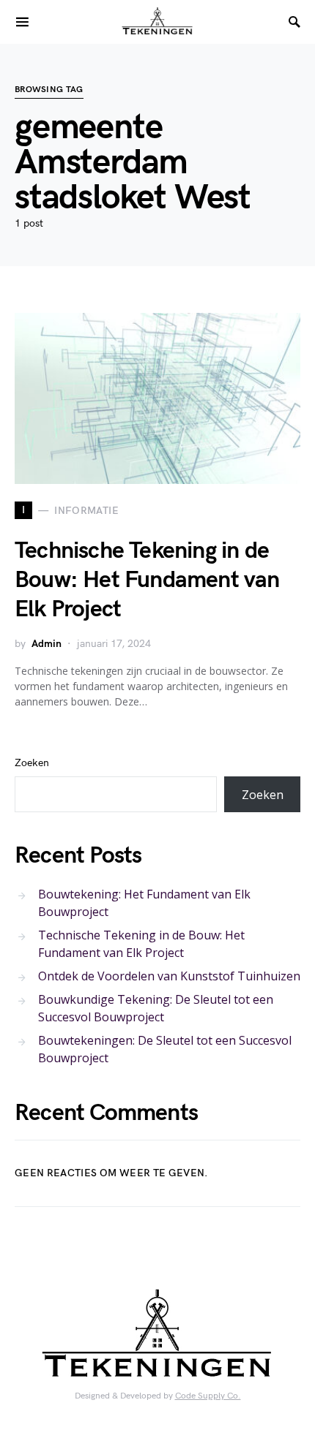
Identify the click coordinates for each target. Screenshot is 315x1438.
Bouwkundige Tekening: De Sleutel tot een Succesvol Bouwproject (155, 1008)
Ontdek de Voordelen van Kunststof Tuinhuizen (169, 976)
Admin (47, 643)
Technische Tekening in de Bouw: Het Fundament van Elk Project (147, 580)
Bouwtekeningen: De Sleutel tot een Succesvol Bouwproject (165, 1049)
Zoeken (32, 763)
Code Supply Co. (208, 1395)
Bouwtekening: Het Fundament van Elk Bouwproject (144, 903)
